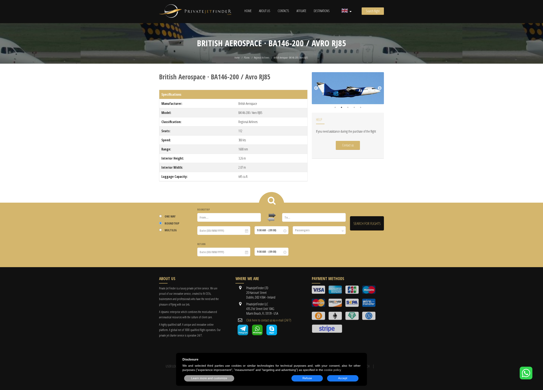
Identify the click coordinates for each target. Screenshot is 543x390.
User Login (172, 366)
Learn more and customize (209, 378)
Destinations (322, 10)
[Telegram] (243, 334)
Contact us (348, 145)
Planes (246, 57)
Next (380, 88)
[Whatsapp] (257, 334)
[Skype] (271, 334)
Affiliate (301, 10)
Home (248, 10)
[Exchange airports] (271, 217)
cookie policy (332, 370)
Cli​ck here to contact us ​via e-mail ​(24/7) (268, 320)
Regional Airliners (261, 57)
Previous (316, 88)
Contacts (283, 10)
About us (264, 10)
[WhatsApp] (526, 378)
